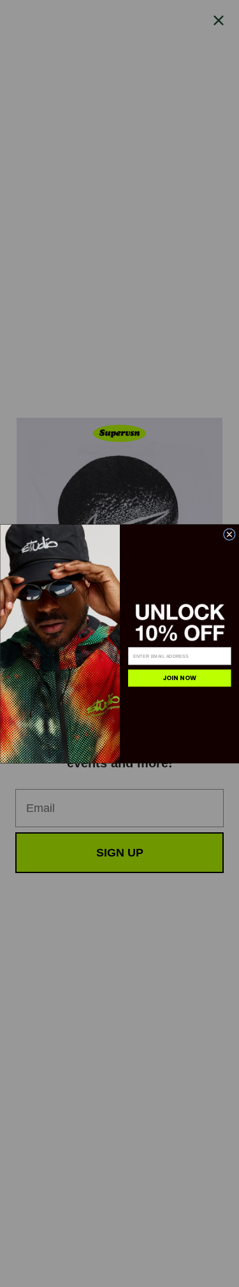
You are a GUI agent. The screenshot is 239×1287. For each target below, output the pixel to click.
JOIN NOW (179, 678)
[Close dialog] (229, 534)
